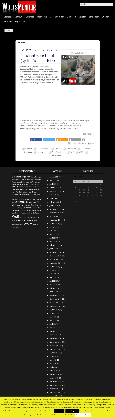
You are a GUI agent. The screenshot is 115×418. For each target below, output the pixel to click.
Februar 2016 (54, 374)
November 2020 (55, 191)
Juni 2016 (53, 360)
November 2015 (55, 385)
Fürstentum (71, 148)
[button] (36, 139)
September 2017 (56, 306)
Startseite (9, 16)
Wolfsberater (25, 217)
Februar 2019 (54, 245)
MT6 (31, 199)
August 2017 (54, 310)
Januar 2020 (54, 206)
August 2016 (54, 353)
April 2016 (53, 367)
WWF (21, 224)
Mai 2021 (53, 180)
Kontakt (8, 21)
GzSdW (28, 189)
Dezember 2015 (55, 381)
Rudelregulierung (58, 152)
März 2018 (53, 284)
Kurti (30, 194)
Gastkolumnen (57, 16)
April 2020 (53, 198)
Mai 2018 (53, 277)
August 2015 (54, 396)
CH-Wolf (28, 148)
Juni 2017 (53, 317)
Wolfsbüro (34, 217)
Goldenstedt (32, 187)
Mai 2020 (53, 195)
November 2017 (55, 299)
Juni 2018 (53, 274)
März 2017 (53, 328)
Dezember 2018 (55, 252)
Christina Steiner (43, 148)
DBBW (27, 177)
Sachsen (27, 208)
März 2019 (53, 241)
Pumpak (21, 208)
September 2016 (56, 349)
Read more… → (88, 134)
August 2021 (54, 177)
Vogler (92, 143)
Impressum (20, 21)
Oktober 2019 (55, 216)
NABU (19, 202)
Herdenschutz (26, 192)
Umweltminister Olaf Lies (30, 213)
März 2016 (53, 371)
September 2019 (56, 220)
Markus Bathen (33, 197)
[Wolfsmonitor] (19, 7)
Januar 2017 (54, 335)
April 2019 (53, 238)
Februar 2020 (54, 202)
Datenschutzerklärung (82, 415)
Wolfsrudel (15, 224)
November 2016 (55, 342)
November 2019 (55, 213)
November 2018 (55, 256)
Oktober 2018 (55, 259)
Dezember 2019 (55, 209)
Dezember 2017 (55, 295)
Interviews (42, 16)
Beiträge (30, 16)
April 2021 (53, 184)
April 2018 (53, 281)
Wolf (72, 152)
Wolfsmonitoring (32, 220)
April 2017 (53, 324)
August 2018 (54, 267)
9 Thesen (71, 16)
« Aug (75, 201)
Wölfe (81, 152)
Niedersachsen (29, 202)
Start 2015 (20, 16)
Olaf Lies (34, 205)
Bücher (105, 16)
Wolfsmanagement (19, 220)
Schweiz (17, 210)
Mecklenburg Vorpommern (20, 199)
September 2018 (56, 263)
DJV (19, 179)
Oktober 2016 (55, 346)
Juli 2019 (53, 227)
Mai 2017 (53, 320)
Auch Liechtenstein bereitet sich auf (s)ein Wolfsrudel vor (39, 55)
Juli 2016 (53, 356)
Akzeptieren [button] (59, 411)
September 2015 (56, 392)
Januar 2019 (54, 249)
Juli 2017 (53, 313)
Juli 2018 (53, 270)
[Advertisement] (57, 103)
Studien (82, 16)
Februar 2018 (54, 288)
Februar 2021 (54, 188)
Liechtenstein (42, 152)
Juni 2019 (53, 231)
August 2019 (54, 223)
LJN (27, 197)
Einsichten (94, 16)
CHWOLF (58, 148)
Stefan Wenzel (26, 210)
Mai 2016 (53, 363)
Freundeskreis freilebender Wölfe (22, 182)
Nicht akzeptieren (72, 411)
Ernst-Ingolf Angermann (34, 179)
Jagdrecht (25, 194)
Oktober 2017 (55, 302)
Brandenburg (18, 176)
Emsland (23, 179)
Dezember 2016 (55, 338)
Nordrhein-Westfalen (23, 205)
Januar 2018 (54, 292)
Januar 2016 (54, 378)
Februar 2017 (54, 331)
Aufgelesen (80, 52)
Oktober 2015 (55, 389)
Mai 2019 (53, 234)
